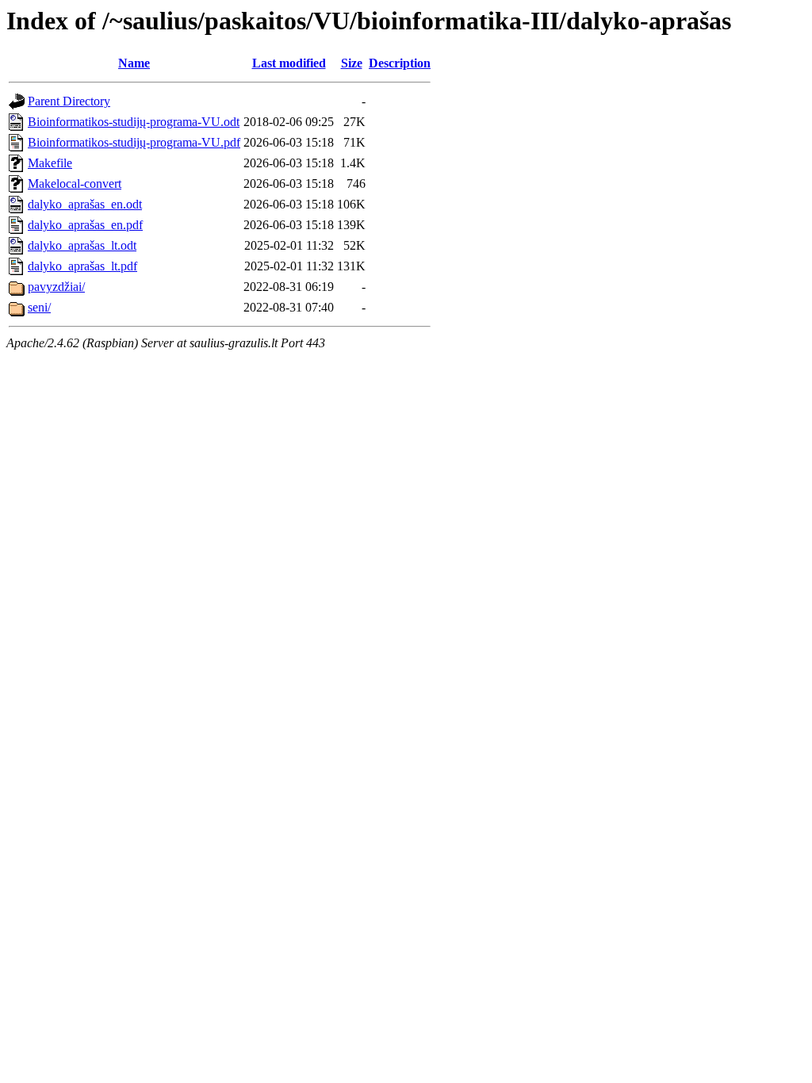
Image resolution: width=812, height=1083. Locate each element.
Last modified (289, 63)
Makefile (50, 163)
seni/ (39, 307)
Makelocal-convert (74, 183)
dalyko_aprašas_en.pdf (85, 225)
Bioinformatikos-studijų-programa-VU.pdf (134, 142)
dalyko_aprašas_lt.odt (82, 245)
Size (351, 63)
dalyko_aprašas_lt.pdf (82, 266)
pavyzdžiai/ (56, 286)
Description (400, 63)
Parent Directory (69, 101)
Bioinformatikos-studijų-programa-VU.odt (133, 121)
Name (134, 63)
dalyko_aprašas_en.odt (85, 204)
